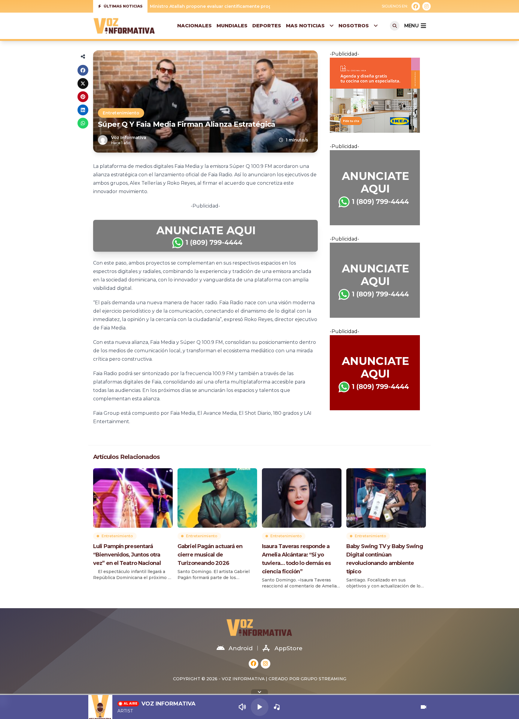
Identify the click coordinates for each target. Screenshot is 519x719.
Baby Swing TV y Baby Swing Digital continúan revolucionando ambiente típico (384, 559)
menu (411, 26)
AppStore (288, 648)
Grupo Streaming (323, 678)
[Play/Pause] (260, 707)
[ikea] (378, 95)
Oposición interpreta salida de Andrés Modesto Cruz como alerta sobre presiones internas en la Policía (265, 6)
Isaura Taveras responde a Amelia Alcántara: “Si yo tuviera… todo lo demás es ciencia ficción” (296, 559)
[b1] (378, 187)
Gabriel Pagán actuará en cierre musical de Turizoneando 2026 (210, 554)
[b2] (378, 372)
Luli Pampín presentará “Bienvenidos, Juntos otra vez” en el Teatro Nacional (127, 554)
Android (241, 648)
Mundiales (232, 26)
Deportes (266, 26)
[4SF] (205, 236)
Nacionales (194, 26)
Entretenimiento (121, 113)
